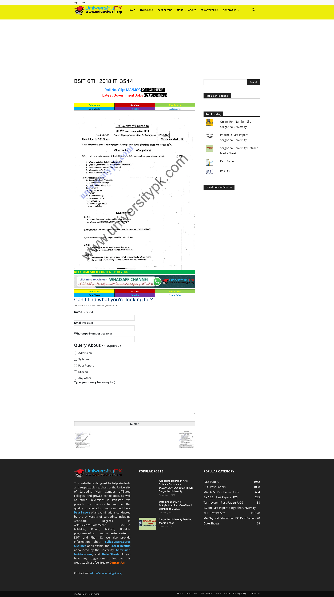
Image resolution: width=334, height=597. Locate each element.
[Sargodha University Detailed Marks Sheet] (147, 524)
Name (84, 312)
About (192, 10)
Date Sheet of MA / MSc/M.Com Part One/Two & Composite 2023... (175, 505)
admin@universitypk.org (106, 573)
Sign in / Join (79, 2)
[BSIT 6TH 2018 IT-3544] (134, 190)
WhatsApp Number (93, 333)
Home (132, 10)
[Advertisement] (167, 45)
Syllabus (134, 105)
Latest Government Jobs (123, 95)
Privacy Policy (209, 10)
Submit (134, 423)
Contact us (229, 10)
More (180, 10)
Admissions (146, 10)
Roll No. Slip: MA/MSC (123, 90)
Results (135, 109)
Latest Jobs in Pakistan (219, 187)
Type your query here (94, 382)
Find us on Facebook (217, 95)
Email (83, 322)
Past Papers (165, 10)
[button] (254, 10)
